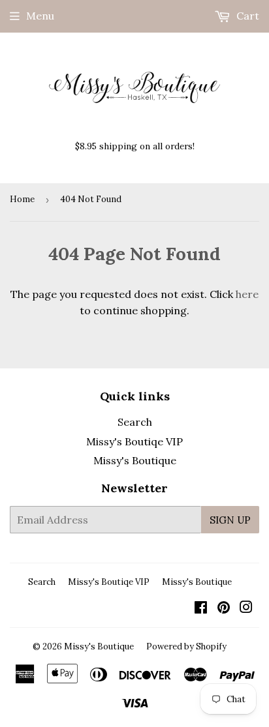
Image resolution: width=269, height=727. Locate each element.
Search (135, 421)
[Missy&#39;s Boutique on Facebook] (201, 608)
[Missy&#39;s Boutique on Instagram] (246, 608)
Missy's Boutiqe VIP (134, 441)
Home (22, 199)
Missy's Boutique (134, 460)
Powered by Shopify (186, 646)
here (247, 294)
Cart (246, 15)
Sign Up (230, 520)
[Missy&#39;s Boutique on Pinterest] (223, 608)
